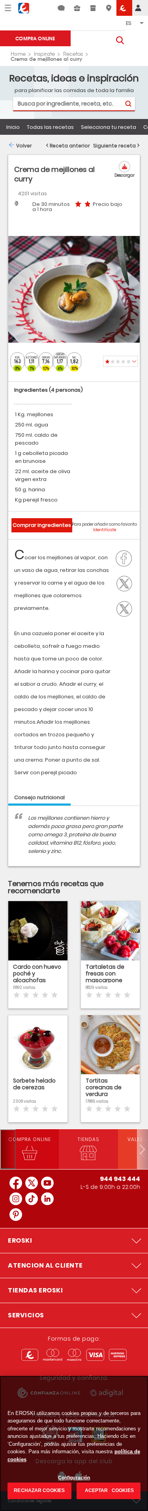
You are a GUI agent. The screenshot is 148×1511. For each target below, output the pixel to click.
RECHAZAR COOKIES (39, 1490)
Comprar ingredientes (42, 525)
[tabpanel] (74, 840)
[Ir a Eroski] (124, 8)
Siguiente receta (114, 145)
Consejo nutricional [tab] (39, 797)
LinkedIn (126, 608)
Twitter (126, 582)
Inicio (13, 127)
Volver (24, 145)
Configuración (74, 1478)
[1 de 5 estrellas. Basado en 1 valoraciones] (120, 361)
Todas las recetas (50, 127)
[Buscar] (128, 103)
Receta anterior (70, 145)
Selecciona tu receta (108, 127)
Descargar (124, 175)
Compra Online (35, 38)
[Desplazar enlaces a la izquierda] (8, 1149)
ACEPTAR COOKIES (109, 1490)
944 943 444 (120, 1178)
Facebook (126, 557)
